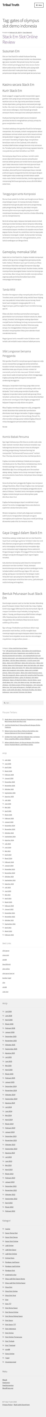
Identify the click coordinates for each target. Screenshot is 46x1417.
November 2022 (10, 917)
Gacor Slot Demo (11, 1237)
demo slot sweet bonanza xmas (31, 673)
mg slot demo (32, 680)
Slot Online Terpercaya (13, 1337)
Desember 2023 (10, 869)
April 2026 (8, 767)
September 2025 (10, 793)
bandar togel (6, 978)
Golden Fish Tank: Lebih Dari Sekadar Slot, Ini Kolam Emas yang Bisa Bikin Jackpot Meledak (22, 738)
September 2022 (10, 924)
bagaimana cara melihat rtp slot (28, 653)
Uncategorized (10, 1362)
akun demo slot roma (9, 653)
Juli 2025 (8, 800)
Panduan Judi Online (12, 1266)
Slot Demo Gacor (11, 1308)
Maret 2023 (8, 902)
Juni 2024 (8, 847)
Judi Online (9, 1245)
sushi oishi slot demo (14, 690)
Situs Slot (8, 1287)
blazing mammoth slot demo (12, 656)
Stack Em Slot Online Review (20, 39)
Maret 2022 (8, 931)
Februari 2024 (9, 862)
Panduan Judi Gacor (12, 1262)
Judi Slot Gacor (10, 1250)
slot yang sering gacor (17, 687)
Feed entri (6, 1382)
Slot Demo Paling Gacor (14, 1316)
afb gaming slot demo (13, 651)
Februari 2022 (9, 935)
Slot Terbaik (9, 1341)
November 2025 (10, 786)
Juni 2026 (8, 764)
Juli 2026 (8, 760)
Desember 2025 (10, 782)
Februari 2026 (9, 775)
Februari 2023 (9, 906)
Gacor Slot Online (11, 1241)
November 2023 (10, 873)
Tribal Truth (10, 5)
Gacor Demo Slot (11, 1233)
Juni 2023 (8, 891)
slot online (6, 969)
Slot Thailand (10, 1345)
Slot (6, 1300)
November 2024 (10, 829)
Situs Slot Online (11, 1291)
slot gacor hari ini (8, 973)
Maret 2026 (8, 771)
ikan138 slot (6, 964)
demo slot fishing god (15, 665)
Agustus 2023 (9, 884)
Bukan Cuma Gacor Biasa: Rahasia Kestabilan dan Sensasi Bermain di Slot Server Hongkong (21, 732)
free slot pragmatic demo (11, 675)
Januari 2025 (9, 822)
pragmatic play (10, 1275)
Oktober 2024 (9, 833)
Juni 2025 (8, 804)
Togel (7, 1358)
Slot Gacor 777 (10, 1324)
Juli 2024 (8, 844)
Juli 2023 (8, 887)
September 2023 (10, 880)
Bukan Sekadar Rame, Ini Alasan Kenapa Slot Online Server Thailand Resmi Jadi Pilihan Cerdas (22, 743)
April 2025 (8, 811)
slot (3, 983)
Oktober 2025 (9, 789)
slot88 (4, 960)
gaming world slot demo (10, 678)
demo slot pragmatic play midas (13, 670)
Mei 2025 (7, 807)
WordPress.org (7, 1388)
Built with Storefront (22, 1405)
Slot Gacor (9, 1320)
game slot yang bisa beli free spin (31, 675)
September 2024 (10, 837)
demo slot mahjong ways (34, 668)
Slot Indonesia (10, 1329)
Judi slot (5, 992)
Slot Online (9, 1333)
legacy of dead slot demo (18, 680)
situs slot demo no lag (21, 682)
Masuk (4, 1380)
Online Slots (9, 1258)
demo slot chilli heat (14, 663)
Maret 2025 (8, 815)
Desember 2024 (10, 826)
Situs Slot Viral (10, 1295)
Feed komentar (8, 1385)
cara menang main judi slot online (26, 658)
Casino (7, 1229)
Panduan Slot (10, 1270)
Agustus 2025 (9, 797)
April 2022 (8, 928)
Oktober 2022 (9, 920)
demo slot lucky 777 (18, 668)
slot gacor (5, 951)
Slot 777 (8, 1304)
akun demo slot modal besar (31, 651)
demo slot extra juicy (29, 663)
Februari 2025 (9, 818)
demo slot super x (14, 673)
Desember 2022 (10, 913)
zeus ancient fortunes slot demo (21, 692)
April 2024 (8, 855)
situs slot (5, 955)
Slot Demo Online (11, 1312)
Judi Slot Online (11, 1254)
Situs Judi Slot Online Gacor (15, 1283)
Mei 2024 (7, 851)
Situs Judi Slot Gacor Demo (18, 648)
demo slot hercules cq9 (31, 665)
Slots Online (9, 1354)
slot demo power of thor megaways (21, 685)
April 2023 (8, 898)
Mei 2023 (7, 895)
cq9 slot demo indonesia (18, 660)
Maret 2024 (8, 858)
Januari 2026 (9, 778)
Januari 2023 (9, 909)
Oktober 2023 (9, 877)
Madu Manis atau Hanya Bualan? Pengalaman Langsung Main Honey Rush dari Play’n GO (23, 720)
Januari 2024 (9, 866)
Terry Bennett (27, 32)
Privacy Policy (7, 1405)
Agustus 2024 (9, 840)
